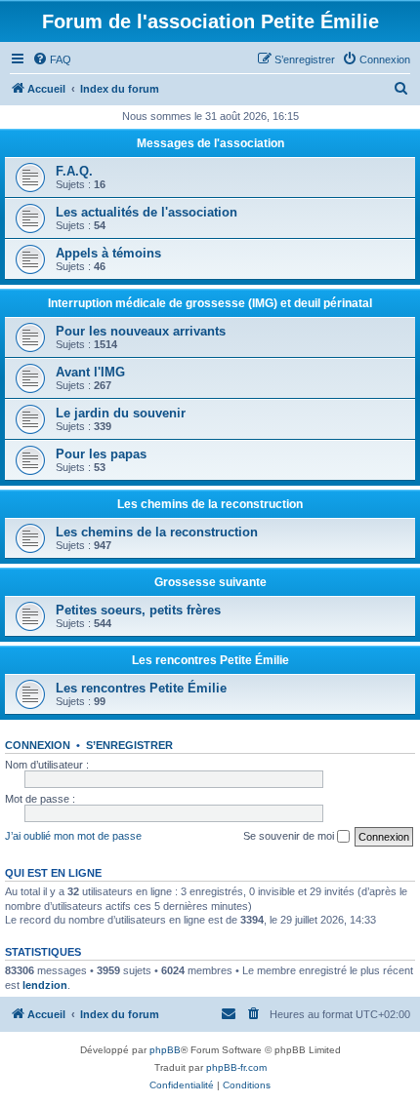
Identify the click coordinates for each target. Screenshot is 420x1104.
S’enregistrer (129, 745)
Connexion (37, 745)
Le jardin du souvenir (121, 413)
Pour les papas (101, 454)
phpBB (165, 1050)
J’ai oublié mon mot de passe (73, 836)
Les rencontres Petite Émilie (210, 660)
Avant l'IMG (90, 372)
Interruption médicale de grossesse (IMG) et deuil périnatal (210, 303)
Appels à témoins (108, 253)
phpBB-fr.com (236, 1067)
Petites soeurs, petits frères (138, 610)
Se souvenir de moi (290, 836)
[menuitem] (51, 59)
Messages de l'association (210, 143)
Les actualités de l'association (146, 212)
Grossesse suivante (210, 582)
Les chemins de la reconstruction (210, 504)
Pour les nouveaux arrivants (141, 331)
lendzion (44, 985)
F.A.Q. (74, 171)
